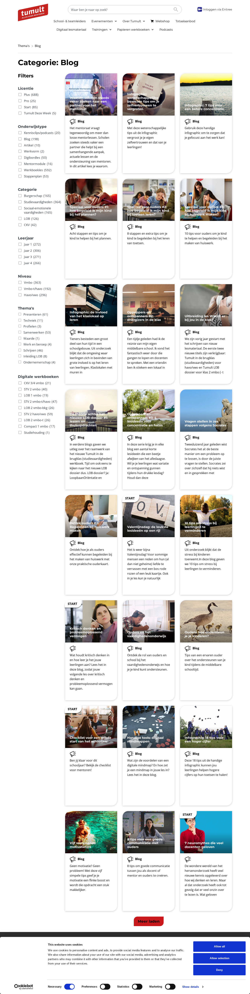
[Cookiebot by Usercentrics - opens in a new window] (24, 987)
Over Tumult (132, 21)
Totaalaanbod (185, 21)
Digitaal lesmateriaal (71, 29)
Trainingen (100, 29)
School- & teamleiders (70, 21)
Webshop (162, 21)
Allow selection (219, 958)
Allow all (219, 946)
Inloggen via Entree (217, 9)
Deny (219, 969)
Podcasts (166, 29)
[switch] (105, 987)
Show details (190, 986)
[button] (149, 921)
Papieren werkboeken (133, 29)
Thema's (24, 46)
